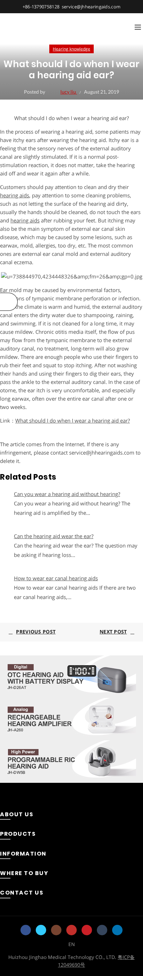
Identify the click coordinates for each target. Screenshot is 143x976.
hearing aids (14, 195)
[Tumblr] (102, 930)
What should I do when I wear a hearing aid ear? (72, 420)
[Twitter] (41, 930)
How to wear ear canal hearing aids (56, 578)
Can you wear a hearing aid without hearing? (67, 493)
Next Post (113, 631)
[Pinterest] (87, 930)
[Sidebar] (9, 302)
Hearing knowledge (71, 49)
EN (71, 944)
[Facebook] (25, 930)
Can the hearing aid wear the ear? (53, 536)
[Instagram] (56, 930)
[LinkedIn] (117, 930)
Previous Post (36, 631)
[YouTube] (71, 930)
